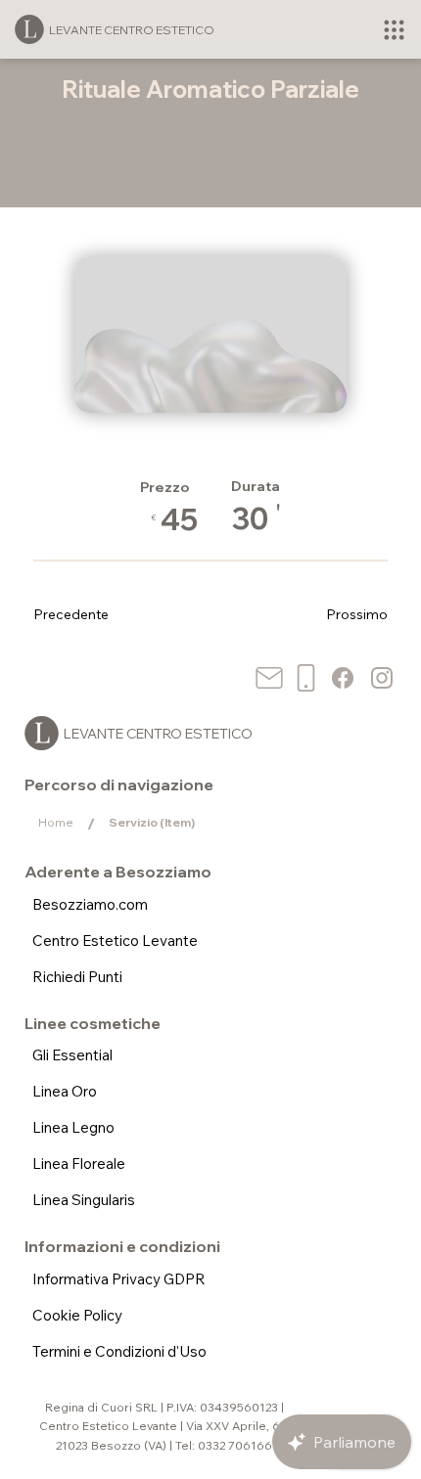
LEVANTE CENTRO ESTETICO (131, 29)
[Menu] (394, 30)
